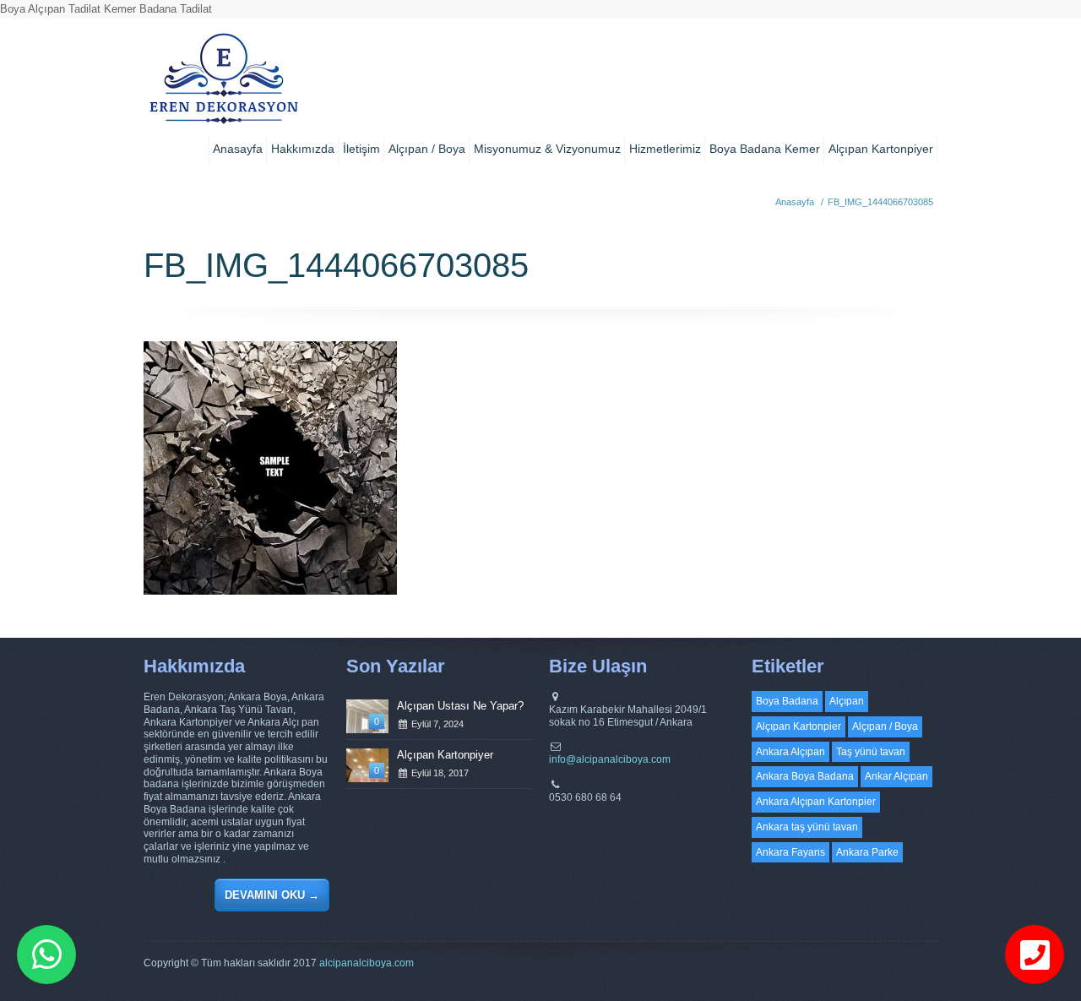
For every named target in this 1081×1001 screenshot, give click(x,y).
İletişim (361, 148)
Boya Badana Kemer (764, 148)
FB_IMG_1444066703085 (880, 202)
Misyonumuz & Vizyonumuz (547, 148)
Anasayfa (238, 148)
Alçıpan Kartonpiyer (880, 148)
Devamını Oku (272, 895)
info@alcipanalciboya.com (610, 759)
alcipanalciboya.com (366, 963)
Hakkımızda (302, 148)
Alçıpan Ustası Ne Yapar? (460, 705)
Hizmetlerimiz (665, 148)
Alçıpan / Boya (426, 148)
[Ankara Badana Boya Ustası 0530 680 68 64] (223, 84)
